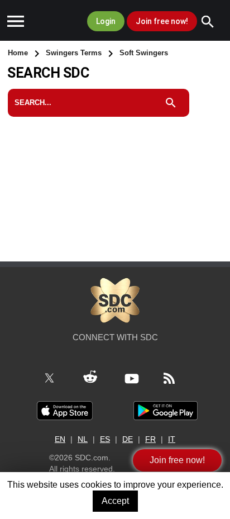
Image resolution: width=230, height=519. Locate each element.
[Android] (165, 410)
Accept (115, 501)
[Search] (213, 22)
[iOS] (65, 410)
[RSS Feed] (175, 377)
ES (105, 439)
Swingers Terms (75, 53)
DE (127, 439)
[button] (15, 22)
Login (106, 21)
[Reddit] (96, 377)
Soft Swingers (143, 53)
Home (19, 53)
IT (171, 439)
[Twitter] (56, 377)
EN (60, 439)
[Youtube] (138, 377)
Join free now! (162, 21)
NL (83, 439)
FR (150, 439)
